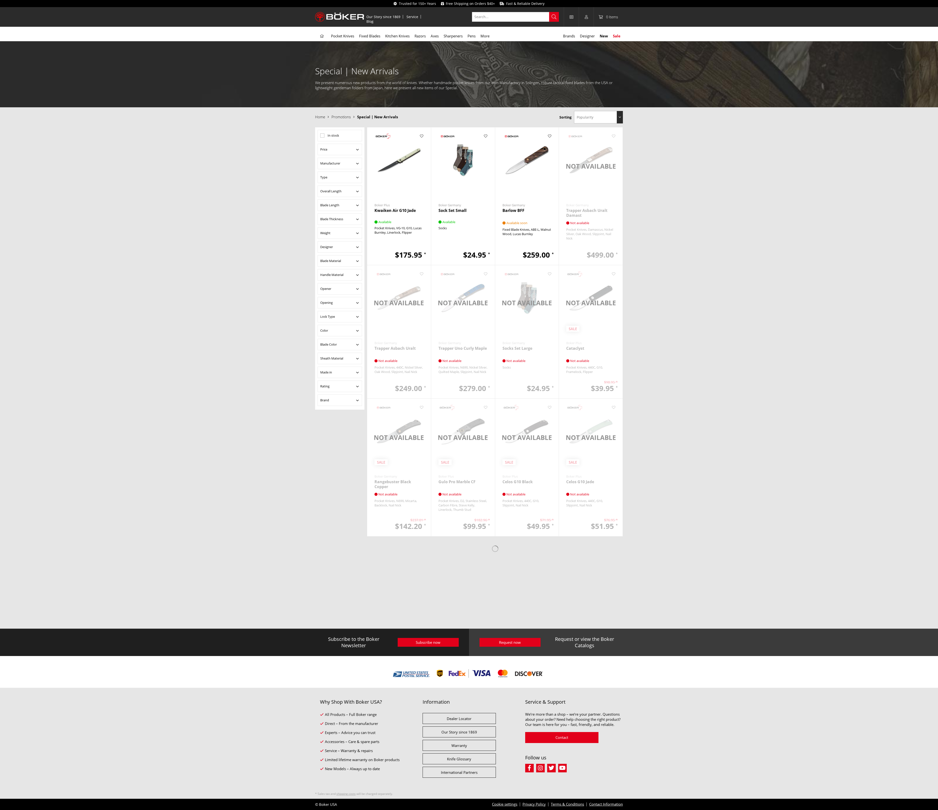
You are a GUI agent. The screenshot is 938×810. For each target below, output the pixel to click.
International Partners (459, 772)
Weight (325, 233)
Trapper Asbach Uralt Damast (587, 213)
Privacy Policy (534, 804)
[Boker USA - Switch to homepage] (339, 17)
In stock (333, 135)
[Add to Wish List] (422, 136)
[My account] (586, 17)
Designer (326, 247)
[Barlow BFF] (527, 164)
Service (412, 16)
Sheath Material (331, 358)
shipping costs (346, 794)
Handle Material (331, 275)
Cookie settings (504, 804)
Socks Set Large (517, 348)
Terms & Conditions (567, 804)
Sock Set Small (452, 210)
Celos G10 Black (517, 481)
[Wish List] (571, 17)
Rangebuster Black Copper (392, 484)
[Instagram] (541, 767)
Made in (326, 372)
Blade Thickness (331, 219)
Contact (561, 737)
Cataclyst (575, 348)
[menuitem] (383, 17)
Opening (326, 302)
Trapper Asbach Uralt (395, 348)
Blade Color (328, 344)
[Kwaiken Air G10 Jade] (399, 164)
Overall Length (330, 191)
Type (323, 177)
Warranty (459, 745)
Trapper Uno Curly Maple (462, 348)
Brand (324, 400)
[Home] (322, 36)
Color (324, 330)
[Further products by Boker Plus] (399, 136)
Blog (369, 21)
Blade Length (329, 205)
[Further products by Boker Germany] (463, 136)
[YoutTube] (563, 767)
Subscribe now (428, 642)
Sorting (565, 117)
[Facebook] (530, 767)
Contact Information (606, 804)
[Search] (554, 17)
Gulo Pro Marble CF (457, 481)
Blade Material (330, 261)
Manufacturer (330, 163)
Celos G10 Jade (580, 481)
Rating (325, 386)
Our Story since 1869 (383, 16)
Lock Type (327, 316)
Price (323, 149)
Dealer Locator (459, 718)
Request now (510, 642)
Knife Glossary (459, 758)
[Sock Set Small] (463, 164)
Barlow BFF (513, 210)
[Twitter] (552, 767)
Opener (325, 288)
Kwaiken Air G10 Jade (395, 210)
